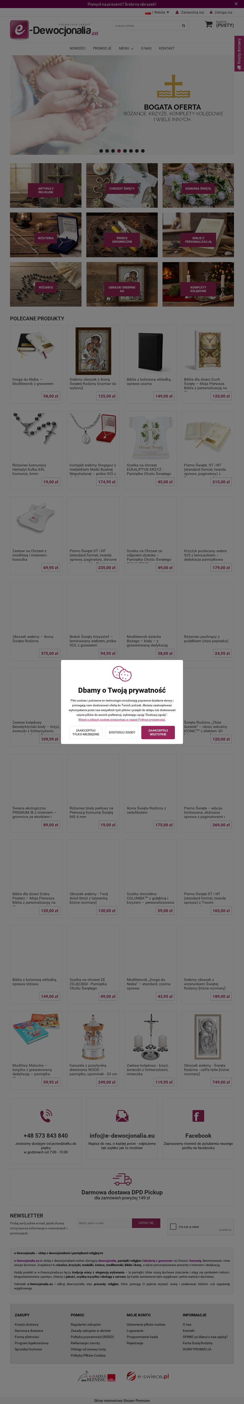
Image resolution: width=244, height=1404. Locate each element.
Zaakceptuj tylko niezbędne (85, 732)
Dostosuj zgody (122, 732)
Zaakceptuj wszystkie (158, 732)
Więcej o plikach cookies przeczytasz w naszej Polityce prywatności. (122, 719)
